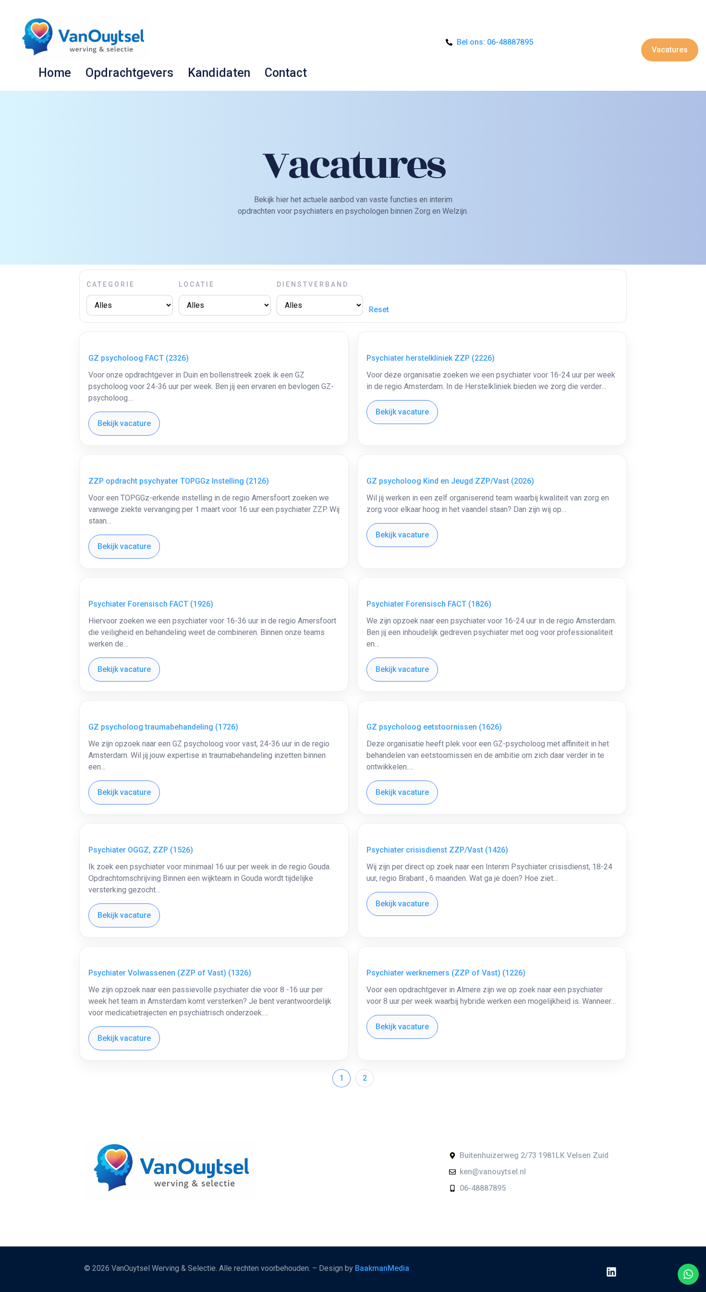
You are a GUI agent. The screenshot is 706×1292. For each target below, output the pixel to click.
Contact (286, 73)
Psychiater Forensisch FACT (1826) (428, 604)
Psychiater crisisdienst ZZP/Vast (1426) (437, 849)
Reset (379, 309)
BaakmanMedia (382, 1268)
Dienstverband (313, 284)
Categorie (110, 284)
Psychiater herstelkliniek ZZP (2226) (430, 358)
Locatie (197, 284)
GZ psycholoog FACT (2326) (138, 358)
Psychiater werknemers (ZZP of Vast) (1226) (445, 972)
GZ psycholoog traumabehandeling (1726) (163, 726)
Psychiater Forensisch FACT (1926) (150, 604)
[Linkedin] (611, 1271)
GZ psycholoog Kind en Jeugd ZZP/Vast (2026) (450, 481)
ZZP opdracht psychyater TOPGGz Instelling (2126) (178, 481)
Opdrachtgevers (129, 73)
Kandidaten (219, 73)
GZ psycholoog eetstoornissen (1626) (434, 726)
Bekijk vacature (124, 423)
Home (54, 73)
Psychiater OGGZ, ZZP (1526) (140, 849)
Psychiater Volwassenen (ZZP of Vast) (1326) (169, 972)
